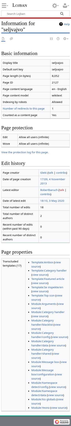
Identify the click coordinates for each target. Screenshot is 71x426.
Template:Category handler (49, 270)
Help (67, 24)
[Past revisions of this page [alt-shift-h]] (58, 39)
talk (50, 172)
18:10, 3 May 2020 (52, 200)
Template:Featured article (47, 279)
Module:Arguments (43, 304)
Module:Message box (45, 362)
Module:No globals (43, 399)
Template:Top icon (43, 295)
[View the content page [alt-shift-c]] (3, 39)
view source (40, 274)
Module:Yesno (40, 407)
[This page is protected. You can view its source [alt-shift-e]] (52, 39)
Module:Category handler (47, 312)
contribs (61, 172)
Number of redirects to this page (24, 108)
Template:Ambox (42, 262)
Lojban (19, 5)
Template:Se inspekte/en (47, 287)
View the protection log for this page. (25, 152)
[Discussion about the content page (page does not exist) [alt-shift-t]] (11, 39)
